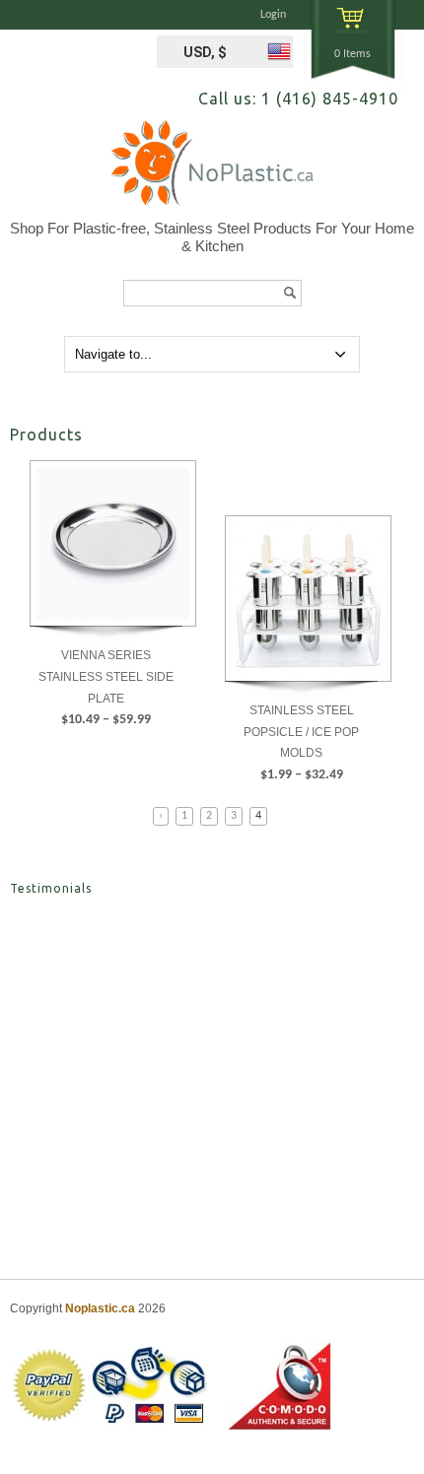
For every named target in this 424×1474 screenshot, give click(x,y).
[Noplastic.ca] (212, 170)
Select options (106, 761)
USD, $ (205, 52)
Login (273, 15)
